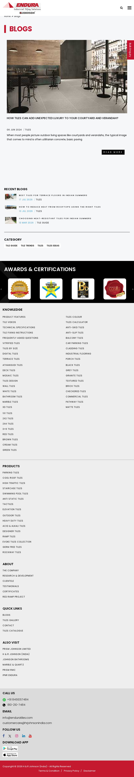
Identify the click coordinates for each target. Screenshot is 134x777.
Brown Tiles (10, 439)
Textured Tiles (75, 380)
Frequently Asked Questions (20, 337)
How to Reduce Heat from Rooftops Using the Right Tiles (60, 206)
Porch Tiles (73, 358)
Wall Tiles (9, 386)
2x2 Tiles (8, 418)
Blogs (6, 614)
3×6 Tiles (8, 428)
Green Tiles (10, 449)
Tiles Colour (74, 316)
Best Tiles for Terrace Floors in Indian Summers (53, 195)
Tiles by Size (10, 348)
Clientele (8, 580)
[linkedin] (22, 735)
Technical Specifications (19, 327)
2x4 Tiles (8, 423)
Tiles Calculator (77, 322)
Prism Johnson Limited (17, 648)
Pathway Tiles (74, 401)
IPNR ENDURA (10, 675)
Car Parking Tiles (77, 343)
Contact (8, 625)
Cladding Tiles (75, 348)
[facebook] (4, 735)
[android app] (10, 748)
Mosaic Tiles (11, 375)
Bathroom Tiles (12, 396)
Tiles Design (10, 380)
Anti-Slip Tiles (75, 332)
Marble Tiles (10, 401)
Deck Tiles (9, 370)
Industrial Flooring (78, 353)
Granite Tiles (74, 375)
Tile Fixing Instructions (18, 332)
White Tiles (9, 391)
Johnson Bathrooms (16, 659)
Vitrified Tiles (11, 343)
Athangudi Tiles (13, 365)
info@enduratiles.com (18, 718)
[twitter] (8, 735)
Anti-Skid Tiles (75, 327)
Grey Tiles (72, 370)
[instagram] (15, 735)
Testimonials (11, 586)
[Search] (120, 7)
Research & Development (18, 575)
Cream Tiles (10, 444)
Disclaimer (90, 770)
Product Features (14, 316)
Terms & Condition (49, 770)
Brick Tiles (73, 386)
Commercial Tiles (77, 396)
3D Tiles (7, 407)
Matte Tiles (73, 407)
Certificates (11, 591)
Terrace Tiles (11, 358)
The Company (11, 570)
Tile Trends (27, 245)
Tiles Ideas (53, 245)
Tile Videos (9, 322)
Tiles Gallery (11, 620)
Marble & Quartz (13, 664)
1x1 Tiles (7, 413)
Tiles (40, 245)
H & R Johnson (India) (16, 654)
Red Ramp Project (14, 596)
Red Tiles (8, 434)
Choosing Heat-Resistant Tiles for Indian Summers (55, 218)
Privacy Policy (71, 770)
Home (7, 16)
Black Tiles (73, 365)
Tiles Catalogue (13, 630)
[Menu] (129, 7)
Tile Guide (11, 245)
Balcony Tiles (74, 337)
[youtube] (29, 735)
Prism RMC (9, 669)
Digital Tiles (10, 353)
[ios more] (10, 754)
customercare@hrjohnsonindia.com (27, 723)
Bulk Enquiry (130, 50)
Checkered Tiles (76, 391)
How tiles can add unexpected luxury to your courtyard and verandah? (62, 118)
